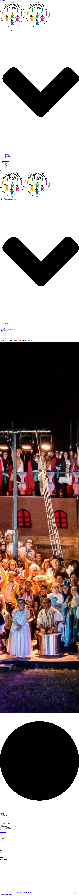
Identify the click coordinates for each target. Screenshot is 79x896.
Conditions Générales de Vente (6, 894)
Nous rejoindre (5, 158)
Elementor (24, 892)
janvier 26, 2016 (3, 813)
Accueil (3, 28)
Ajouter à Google (5, 818)
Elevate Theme (30, 340)
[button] (4, 815)
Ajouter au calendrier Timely (8, 817)
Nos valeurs (7, 155)
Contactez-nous (5, 161)
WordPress (19, 892)
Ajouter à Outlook (6, 819)
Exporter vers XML (6, 823)
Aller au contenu (3, 0)
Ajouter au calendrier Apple (7, 821)
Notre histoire (7, 154)
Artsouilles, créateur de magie (8, 157)
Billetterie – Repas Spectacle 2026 (9, 159)
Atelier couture (3, 832)
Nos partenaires (8, 156)
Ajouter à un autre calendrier (8, 822)
